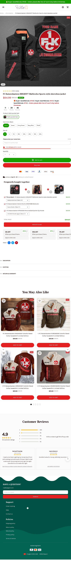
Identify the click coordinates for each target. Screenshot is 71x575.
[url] (43, 554)
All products (9, 13)
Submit (35, 496)
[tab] (31, 404)
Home (1, 13)
